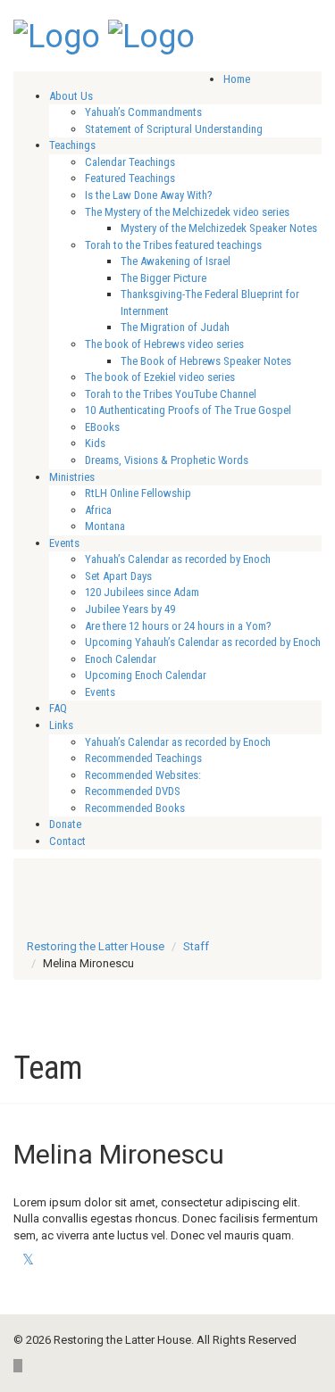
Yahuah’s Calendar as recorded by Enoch (178, 559)
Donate (65, 824)
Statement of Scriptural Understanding (174, 129)
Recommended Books (135, 808)
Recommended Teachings (143, 758)
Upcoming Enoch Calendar (145, 675)
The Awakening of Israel (175, 261)
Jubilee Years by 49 (130, 609)
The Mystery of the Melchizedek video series (187, 212)
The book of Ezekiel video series (160, 377)
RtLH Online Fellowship (138, 493)
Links (61, 725)
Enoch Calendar (120, 659)
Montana (105, 526)
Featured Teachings (130, 178)
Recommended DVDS (132, 791)
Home (236, 79)
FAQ (58, 708)
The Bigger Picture (163, 278)
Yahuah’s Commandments (143, 112)
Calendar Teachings (130, 162)
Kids (95, 443)
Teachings (72, 145)
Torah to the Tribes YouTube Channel (170, 394)
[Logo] (56, 35)
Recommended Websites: (143, 775)
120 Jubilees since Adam (142, 592)
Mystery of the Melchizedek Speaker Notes (219, 228)
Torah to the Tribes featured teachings (173, 245)
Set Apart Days (118, 576)
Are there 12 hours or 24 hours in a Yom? (178, 626)
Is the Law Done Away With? (149, 195)
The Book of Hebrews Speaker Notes (206, 361)
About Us (71, 96)
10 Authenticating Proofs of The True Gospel (188, 410)
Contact (67, 841)
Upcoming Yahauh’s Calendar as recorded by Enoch (203, 642)
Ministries (72, 477)
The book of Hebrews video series (164, 344)
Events (64, 543)
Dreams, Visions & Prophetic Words (166, 460)
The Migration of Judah (175, 327)
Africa (98, 510)
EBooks (102, 427)
